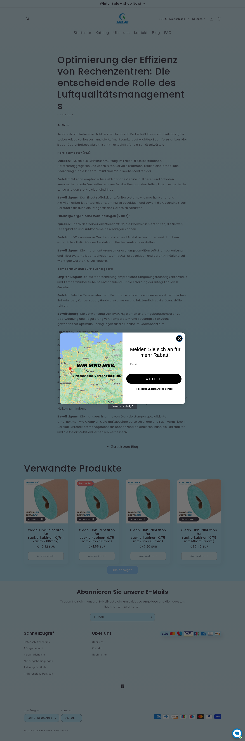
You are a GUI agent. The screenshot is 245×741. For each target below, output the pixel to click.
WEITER (153, 379)
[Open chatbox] (237, 733)
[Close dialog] (179, 338)
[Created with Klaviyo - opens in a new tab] (122, 406)
